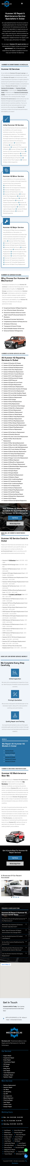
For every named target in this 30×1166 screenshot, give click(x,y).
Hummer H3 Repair (10, 757)
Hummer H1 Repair (10, 753)
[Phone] (26, 1156)
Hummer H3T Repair (10, 759)
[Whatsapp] (26, 1150)
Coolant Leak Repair (15, 594)
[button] (22, 3)
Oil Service (12, 560)
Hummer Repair (9, 750)
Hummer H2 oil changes (7, 88)
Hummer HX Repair (10, 761)
